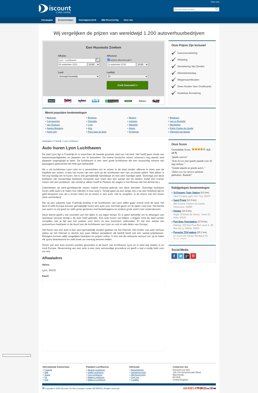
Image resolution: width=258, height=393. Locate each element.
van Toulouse (53, 125)
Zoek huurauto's (127, 85)
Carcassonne (53, 121)
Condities (135, 380)
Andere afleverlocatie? (121, 60)
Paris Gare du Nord (97, 132)
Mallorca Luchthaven (96, 380)
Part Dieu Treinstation (185, 221)
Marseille (133, 125)
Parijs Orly (52, 132)
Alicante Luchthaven (96, 370)
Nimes (132, 128)
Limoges (133, 121)
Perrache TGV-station (184, 232)
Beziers (132, 118)
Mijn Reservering (109, 20)
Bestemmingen (65, 20)
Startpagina (47, 20)
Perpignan (134, 132)
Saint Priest (179, 200)
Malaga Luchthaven (96, 377)
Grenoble (92, 121)
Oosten (177, 211)
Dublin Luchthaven (96, 372)
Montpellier (175, 125)
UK (45, 377)
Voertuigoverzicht (87, 20)
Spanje (47, 375)
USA (46, 380)
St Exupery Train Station (186, 192)
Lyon (90, 125)
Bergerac (92, 118)
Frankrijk (48, 370)
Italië (46, 372)
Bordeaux (174, 118)
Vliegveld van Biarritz (180, 132)
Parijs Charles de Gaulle (181, 128)
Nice (90, 128)
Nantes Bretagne (55, 128)
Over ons (215, 2)
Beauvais (51, 118)
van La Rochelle (178, 121)
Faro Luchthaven (95, 375)
